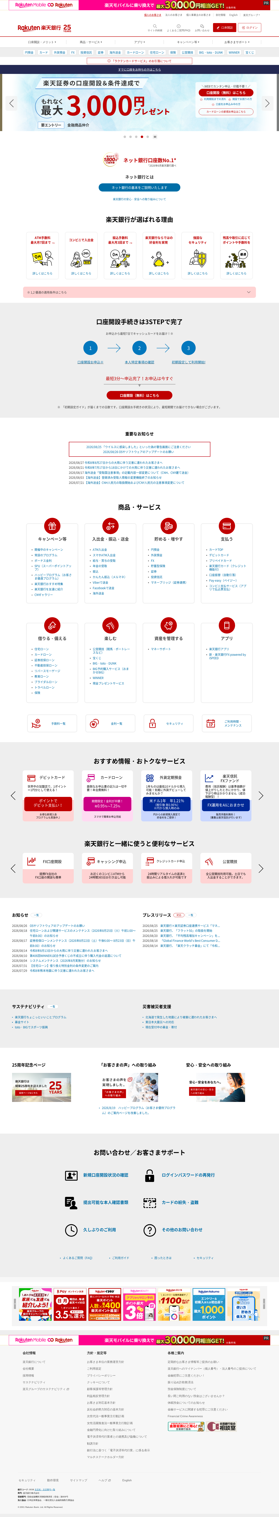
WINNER (234, 52)
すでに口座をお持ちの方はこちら (139, 69)
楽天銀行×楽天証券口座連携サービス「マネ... (190, 925)
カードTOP (216, 549)
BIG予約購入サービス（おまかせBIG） (111, 670)
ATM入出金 (100, 549)
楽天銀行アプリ (219, 649)
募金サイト (22, 1022)
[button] (11, 103)
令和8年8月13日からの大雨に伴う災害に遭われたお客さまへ (69, 950)
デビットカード (219, 555)
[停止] (155, 137)
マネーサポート (161, 649)
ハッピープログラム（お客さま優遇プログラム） (53, 576)
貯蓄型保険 (158, 566)
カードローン (135, 52)
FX (73, 52)
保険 (173, 52)
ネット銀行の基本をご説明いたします (139, 187)
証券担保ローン (45, 660)
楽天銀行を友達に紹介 (49, 589)
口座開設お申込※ (90, 362)
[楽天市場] (243, 1304)
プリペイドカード (220, 560)
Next (259, 795)
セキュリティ (205, 1258)
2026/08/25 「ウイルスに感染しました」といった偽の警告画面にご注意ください (138, 447)
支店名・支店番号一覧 (45, 1489)
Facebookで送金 (103, 588)
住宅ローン (157, 52)
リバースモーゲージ (47, 671)
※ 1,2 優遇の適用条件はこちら (47, 292)
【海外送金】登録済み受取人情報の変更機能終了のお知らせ (123, 477)
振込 (95, 571)
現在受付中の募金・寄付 (161, 1027)
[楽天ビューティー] (104, 1304)
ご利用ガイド (120, 1258)
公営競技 (187, 52)
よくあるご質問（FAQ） (78, 1258)
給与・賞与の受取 (104, 560)
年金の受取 (100, 566)
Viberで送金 (100, 582)
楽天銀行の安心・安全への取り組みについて (139, 199)
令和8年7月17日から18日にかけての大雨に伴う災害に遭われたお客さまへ (132, 467)
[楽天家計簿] (139, 1304)
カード (43, 52)
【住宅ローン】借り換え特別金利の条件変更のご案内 (64, 965)
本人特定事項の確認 (139, 362)
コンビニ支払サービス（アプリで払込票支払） (227, 587)
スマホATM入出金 (104, 555)
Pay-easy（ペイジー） (223, 580)
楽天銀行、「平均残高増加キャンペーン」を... (190, 935)
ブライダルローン (46, 682)
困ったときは (163, 1258)
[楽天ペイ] (35, 1304)
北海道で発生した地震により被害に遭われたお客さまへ (181, 1017)
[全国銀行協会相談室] (221, 1426)
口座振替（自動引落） (223, 575)
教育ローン (42, 676)
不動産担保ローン (46, 665)
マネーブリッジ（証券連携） (169, 582)
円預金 (29, 52)
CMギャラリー (44, 595)
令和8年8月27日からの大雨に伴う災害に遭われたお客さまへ (124, 462)
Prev (15, 795)
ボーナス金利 (43, 560)
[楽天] (209, 1304)
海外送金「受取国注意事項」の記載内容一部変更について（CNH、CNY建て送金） (137, 472)
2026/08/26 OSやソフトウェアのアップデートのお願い (138, 452)
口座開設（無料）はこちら (226, 92)
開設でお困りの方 (242, 99)
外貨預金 (59, 52)
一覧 (36, 915)
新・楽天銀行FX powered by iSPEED (227, 656)
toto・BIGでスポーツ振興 (31, 1027)
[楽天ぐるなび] (70, 1304)
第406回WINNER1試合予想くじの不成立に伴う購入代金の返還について (76, 955)
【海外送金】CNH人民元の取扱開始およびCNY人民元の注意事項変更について (134, 482)
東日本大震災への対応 (159, 1022)
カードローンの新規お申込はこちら (226, 112)
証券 (101, 52)
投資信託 (86, 52)
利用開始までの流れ (215, 99)
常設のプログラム (46, 555)
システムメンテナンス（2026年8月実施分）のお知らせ (65, 960)
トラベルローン (45, 687)
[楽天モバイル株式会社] (139, 5)
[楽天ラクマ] (174, 1304)
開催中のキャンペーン (49, 549)
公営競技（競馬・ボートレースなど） (111, 650)
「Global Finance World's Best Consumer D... (190, 940)
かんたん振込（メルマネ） (110, 577)
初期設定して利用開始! (188, 362)
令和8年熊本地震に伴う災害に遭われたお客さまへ (62, 970)
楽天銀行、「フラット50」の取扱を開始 (186, 930)
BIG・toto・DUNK (211, 52)
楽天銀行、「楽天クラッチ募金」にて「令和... (190, 945)
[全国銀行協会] (186, 1426)
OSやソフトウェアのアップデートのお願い (57, 925)
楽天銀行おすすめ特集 (49, 584)
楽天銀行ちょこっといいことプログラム (40, 1017)
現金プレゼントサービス (108, 683)
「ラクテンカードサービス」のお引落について (142, 61)
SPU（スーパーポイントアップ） (53, 567)
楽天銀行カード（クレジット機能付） (227, 567)
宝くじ (250, 52)
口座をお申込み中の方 (228, 104)
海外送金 (115, 52)
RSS (179, 915)
